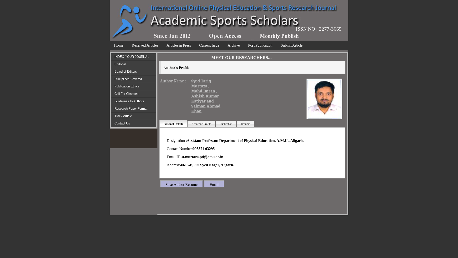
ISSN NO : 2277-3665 (319, 29)
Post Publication (260, 45)
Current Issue (209, 45)
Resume (245, 124)
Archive (234, 45)
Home (118, 45)
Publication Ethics (127, 86)
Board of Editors (125, 71)
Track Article (123, 116)
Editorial (120, 64)
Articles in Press (179, 45)
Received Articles (145, 45)
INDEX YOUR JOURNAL (131, 57)
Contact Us (122, 123)
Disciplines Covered (128, 79)
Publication (226, 124)
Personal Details (173, 124)
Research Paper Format (130, 108)
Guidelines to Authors (129, 101)
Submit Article (291, 45)
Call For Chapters (126, 94)
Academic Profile (201, 124)
